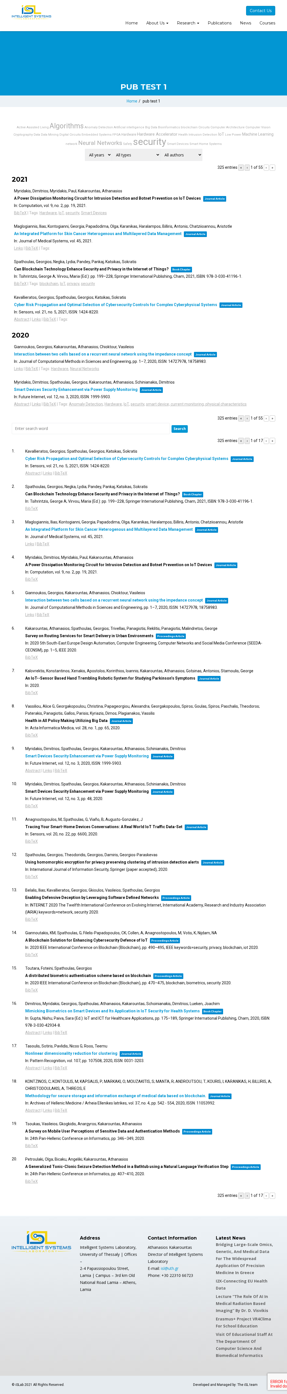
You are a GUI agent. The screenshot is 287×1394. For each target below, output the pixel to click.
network (71, 144)
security (149, 141)
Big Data (151, 127)
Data (37, 134)
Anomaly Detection (99, 127)
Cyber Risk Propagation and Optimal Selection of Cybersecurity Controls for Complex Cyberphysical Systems (115, 304)
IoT (221, 134)
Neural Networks (100, 143)
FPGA (116, 134)
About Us (156, 23)
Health (183, 134)
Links (18, 248)
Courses (267, 23)
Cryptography (23, 134)
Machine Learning (258, 134)
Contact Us (261, 10)
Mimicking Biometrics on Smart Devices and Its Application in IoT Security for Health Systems (112, 1011)
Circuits (204, 127)
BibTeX (20, 213)
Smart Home (198, 144)
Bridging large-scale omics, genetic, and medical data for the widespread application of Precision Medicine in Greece (244, 1258)
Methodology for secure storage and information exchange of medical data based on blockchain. (115, 1096)
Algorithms (67, 126)
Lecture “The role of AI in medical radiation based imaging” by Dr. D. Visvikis (242, 1303)
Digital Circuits (70, 134)
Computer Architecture (227, 127)
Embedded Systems (97, 134)
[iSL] (31, 12)
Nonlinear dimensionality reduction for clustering (71, 1053)
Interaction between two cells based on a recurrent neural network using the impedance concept (103, 354)
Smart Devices (178, 144)
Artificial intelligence (129, 127)
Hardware (128, 134)
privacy (73, 283)
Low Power (233, 134)
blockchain (189, 127)
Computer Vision (258, 127)
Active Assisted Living (33, 127)
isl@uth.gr (170, 1268)
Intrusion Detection (203, 134)
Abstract (21, 319)
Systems (215, 144)
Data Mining (50, 134)
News (245, 23)
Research (186, 23)
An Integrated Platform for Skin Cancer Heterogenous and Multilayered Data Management (98, 233)
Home (131, 23)
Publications (220, 23)
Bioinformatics (169, 127)
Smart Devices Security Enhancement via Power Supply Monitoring (76, 389)
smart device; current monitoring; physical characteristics (196, 404)
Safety (127, 144)
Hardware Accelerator (157, 134)
